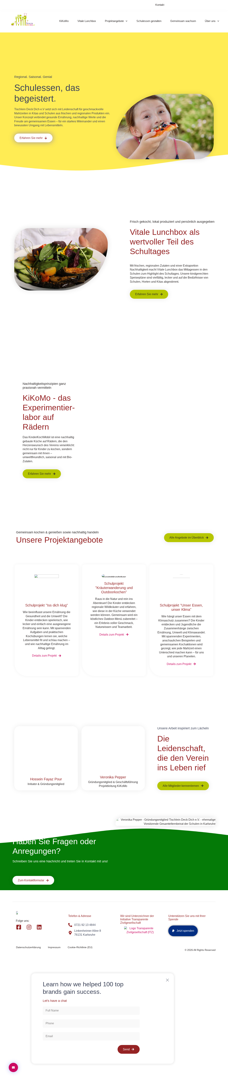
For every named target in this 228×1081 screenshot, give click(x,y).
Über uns (210, 20)
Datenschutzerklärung (28, 947)
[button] (183, 931)
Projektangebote (114, 20)
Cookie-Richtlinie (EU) (80, 947)
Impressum (54, 947)
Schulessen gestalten (148, 20)
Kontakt (159, 4)
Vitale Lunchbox (86, 20)
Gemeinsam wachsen (183, 20)
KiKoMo (64, 20)
